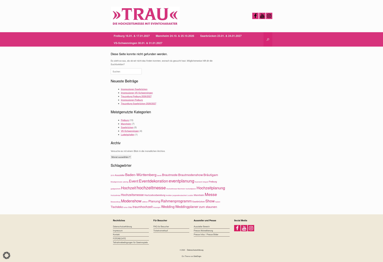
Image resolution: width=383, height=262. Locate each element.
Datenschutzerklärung (122, 226)
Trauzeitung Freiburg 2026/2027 (136, 96)
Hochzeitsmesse (132, 194)
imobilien (169, 195)
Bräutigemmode (116, 182)
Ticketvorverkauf (160, 230)
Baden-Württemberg (140, 174)
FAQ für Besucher (161, 226)
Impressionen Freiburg (132, 99)
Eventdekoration (153, 181)
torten (126, 207)
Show (210, 200)
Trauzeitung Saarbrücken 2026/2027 (138, 103)
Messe (211, 194)
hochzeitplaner (191, 189)
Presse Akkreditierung (203, 230)
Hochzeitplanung (211, 187)
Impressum (118, 230)
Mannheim (126, 123)
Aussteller (120, 175)
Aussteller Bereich (202, 226)
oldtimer (145, 202)
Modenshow (131, 200)
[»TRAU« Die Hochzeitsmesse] (145, 16)
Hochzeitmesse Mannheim (175, 189)
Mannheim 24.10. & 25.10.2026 (175, 36)
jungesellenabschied (179, 195)
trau (130, 207)
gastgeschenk (115, 189)
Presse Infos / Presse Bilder (206, 234)
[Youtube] (262, 16)
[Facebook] (255, 16)
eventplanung (181, 181)
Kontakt (116, 234)
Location (190, 195)
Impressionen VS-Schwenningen (137, 92)
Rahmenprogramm (176, 200)
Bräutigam (210, 174)
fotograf (205, 182)
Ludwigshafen (127, 134)
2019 (112, 175)
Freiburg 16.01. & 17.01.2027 (132, 36)
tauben (217, 202)
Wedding (168, 206)
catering (125, 182)
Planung (154, 201)
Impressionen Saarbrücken (134, 89)
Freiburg (125, 120)
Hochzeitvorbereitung (154, 195)
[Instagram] (269, 16)
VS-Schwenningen (130, 130)
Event (133, 181)
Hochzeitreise (115, 195)
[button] (267, 39)
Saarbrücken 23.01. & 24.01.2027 (221, 36)
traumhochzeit (143, 206)
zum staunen (208, 206)
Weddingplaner (186, 206)
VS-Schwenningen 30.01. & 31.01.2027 (138, 43)
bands (159, 175)
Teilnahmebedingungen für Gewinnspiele (130, 242)
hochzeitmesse (151, 187)
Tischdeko (117, 207)
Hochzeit (128, 187)
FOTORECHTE (119, 238)
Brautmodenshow (190, 174)
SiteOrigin (197, 256)
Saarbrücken (127, 127)
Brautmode (170, 174)
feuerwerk (198, 182)
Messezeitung (115, 202)
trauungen (157, 207)
